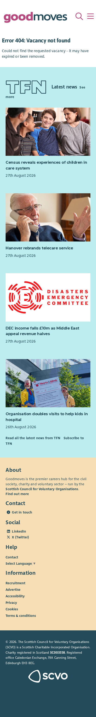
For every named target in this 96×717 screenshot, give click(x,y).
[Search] (79, 16)
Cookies (12, 609)
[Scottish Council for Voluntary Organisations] (48, 677)
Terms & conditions (21, 616)
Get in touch (22, 512)
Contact (12, 557)
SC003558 (57, 653)
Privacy (11, 603)
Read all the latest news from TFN (33, 438)
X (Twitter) (20, 537)
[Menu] (90, 16)
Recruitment (15, 583)
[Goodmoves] (35, 18)
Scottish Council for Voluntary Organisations (42, 489)
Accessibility (15, 596)
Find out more (17, 494)
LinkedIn (19, 531)
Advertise (13, 590)
